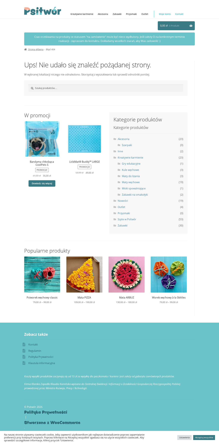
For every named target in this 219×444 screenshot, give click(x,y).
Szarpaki (127, 145)
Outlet (144, 14)
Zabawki (117, 14)
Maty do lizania (131, 176)
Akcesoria (103, 14)
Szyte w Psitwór (127, 219)
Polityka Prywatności (40, 357)
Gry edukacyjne (131, 163)
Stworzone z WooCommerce (52, 422)
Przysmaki (131, 14)
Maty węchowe (131, 182)
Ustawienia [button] (184, 437)
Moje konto (165, 14)
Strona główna (35, 49)
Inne (120, 151)
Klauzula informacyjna (41, 363)
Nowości (123, 200)
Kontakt (179, 14)
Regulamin (34, 351)
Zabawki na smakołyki (135, 194)
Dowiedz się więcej (42, 183)
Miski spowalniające (134, 188)
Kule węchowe (130, 170)
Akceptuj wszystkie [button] (204, 437)
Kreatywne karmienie (130, 157)
